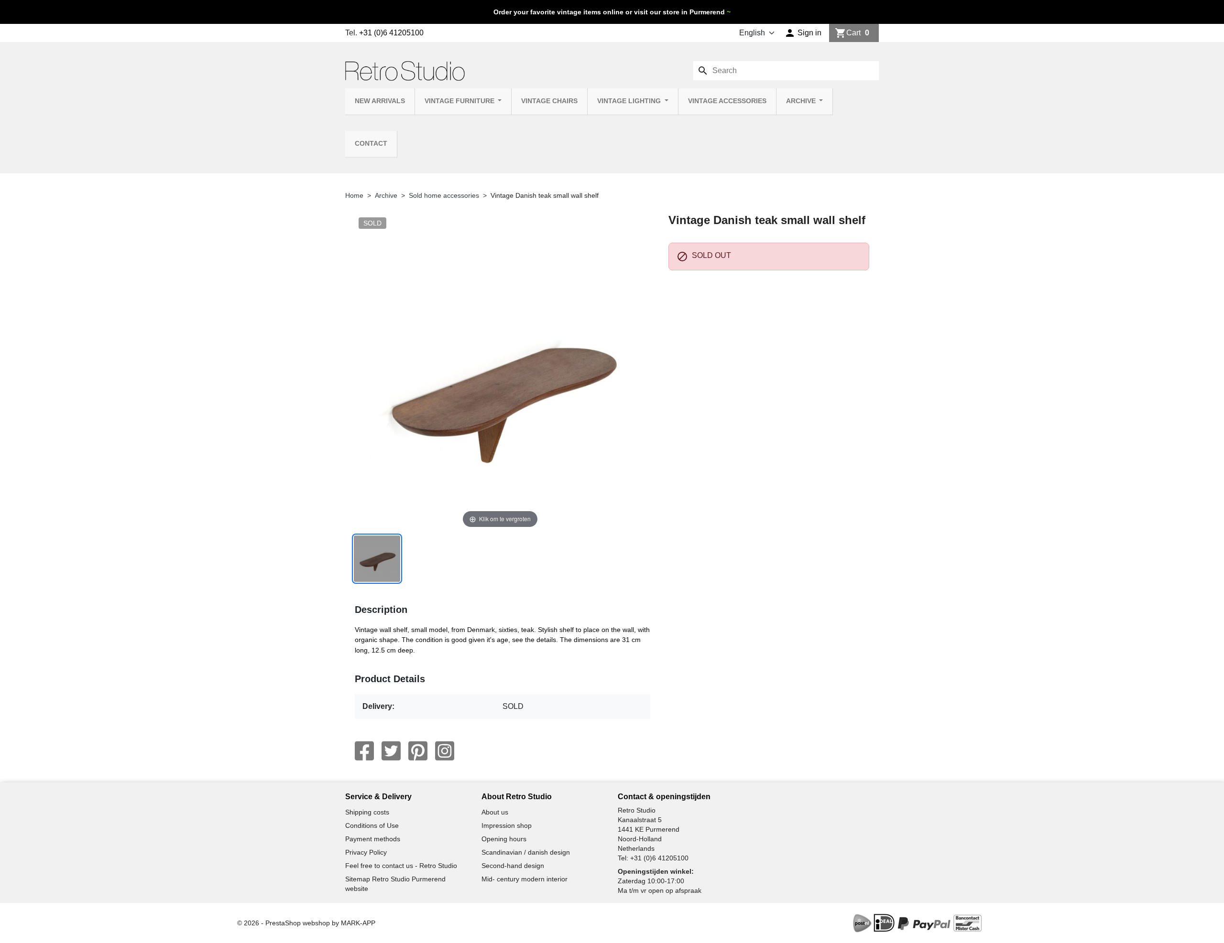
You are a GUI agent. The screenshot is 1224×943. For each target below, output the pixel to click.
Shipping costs (367, 812)
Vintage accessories (727, 101)
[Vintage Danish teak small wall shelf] (377, 559)
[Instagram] (444, 751)
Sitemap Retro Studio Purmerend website (395, 883)
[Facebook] (364, 751)
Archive (802, 101)
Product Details (390, 679)
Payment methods (372, 839)
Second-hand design (512, 865)
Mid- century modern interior (524, 879)
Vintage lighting (630, 101)
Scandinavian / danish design (525, 852)
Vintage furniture (460, 101)
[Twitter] (391, 751)
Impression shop (506, 825)
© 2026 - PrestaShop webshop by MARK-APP (306, 923)
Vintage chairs (549, 101)
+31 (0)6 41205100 (391, 33)
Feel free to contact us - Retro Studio (401, 865)
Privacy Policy (366, 852)
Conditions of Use (372, 825)
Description (381, 609)
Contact (371, 143)
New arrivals (380, 101)
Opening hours (503, 839)
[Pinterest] (417, 751)
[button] (803, 33)
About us (494, 812)
